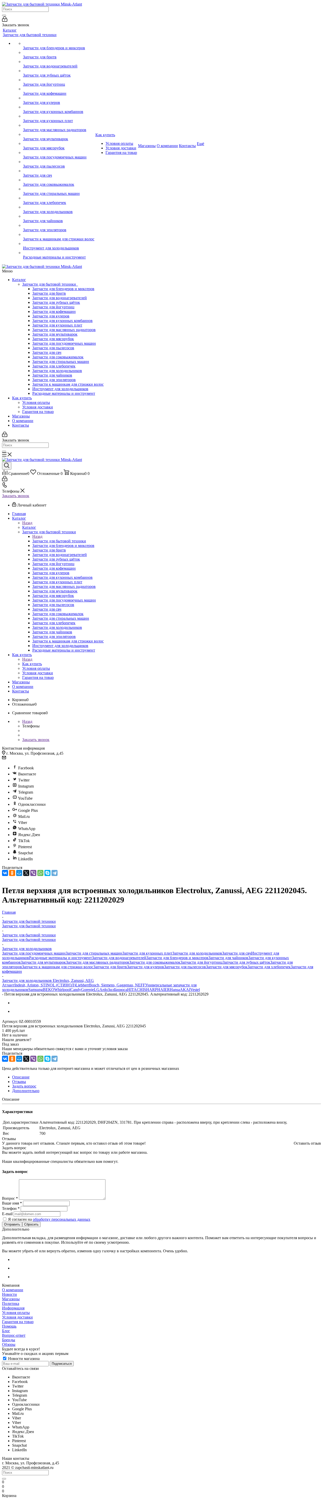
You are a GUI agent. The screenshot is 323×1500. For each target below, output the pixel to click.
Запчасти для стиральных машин (60, 361)
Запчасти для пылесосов (53, 348)
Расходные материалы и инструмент (63, 393)
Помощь (9, 1326)
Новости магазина (23, 1358)
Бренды (8, 1340)
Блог (6, 1331)
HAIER (163, 989)
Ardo (103, 989)
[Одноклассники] (12, 873)
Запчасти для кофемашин (54, 311)
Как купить (22, 398)
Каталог (19, 280)
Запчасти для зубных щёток (56, 302)
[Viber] (33, 873)
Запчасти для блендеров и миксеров (63, 289)
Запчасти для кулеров (50, 316)
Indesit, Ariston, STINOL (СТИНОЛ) (44, 985)
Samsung (35, 989)
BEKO (48, 989)
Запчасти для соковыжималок (58, 357)
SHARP (150, 989)
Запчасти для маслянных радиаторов (64, 330)
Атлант (8, 985)
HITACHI (135, 989)
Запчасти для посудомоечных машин (64, 343)
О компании (22, 421)
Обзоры (8, 1344)
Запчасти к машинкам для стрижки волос (68, 384)
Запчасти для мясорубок (53, 339)
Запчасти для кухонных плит (57, 325)
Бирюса (120, 989)
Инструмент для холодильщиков (60, 389)
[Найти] (4, 15)
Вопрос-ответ (13, 1335)
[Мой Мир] (19, 873)
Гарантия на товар (38, 411)
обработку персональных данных (61, 1219)
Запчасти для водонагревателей (59, 298)
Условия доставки (37, 407)
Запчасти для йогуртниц (53, 307)
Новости (9, 1294)
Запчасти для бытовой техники (50, 284)
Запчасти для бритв (49, 293)
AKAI (185, 989)
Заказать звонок (15, 496)
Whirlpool (62, 989)
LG (96, 989)
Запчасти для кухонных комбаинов (62, 320)
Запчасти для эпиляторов (54, 380)
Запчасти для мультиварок (54, 334)
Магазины (21, 416)
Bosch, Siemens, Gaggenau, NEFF (117, 985)
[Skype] (47, 873)
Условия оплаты (36, 402)
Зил (111, 989)
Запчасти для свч (46, 352)
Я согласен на (49, 1219)
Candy (75, 989)
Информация (13, 1308)
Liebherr (82, 985)
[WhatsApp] (40, 873)
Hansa (175, 989)
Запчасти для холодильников (57, 370)
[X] (26, 873)
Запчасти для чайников (52, 375)
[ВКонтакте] (5, 873)
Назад (27, 523)
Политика (10, 1303)
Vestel (195, 989)
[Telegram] (54, 873)
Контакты (20, 425)
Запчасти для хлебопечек (53, 366)
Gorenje (87, 989)
